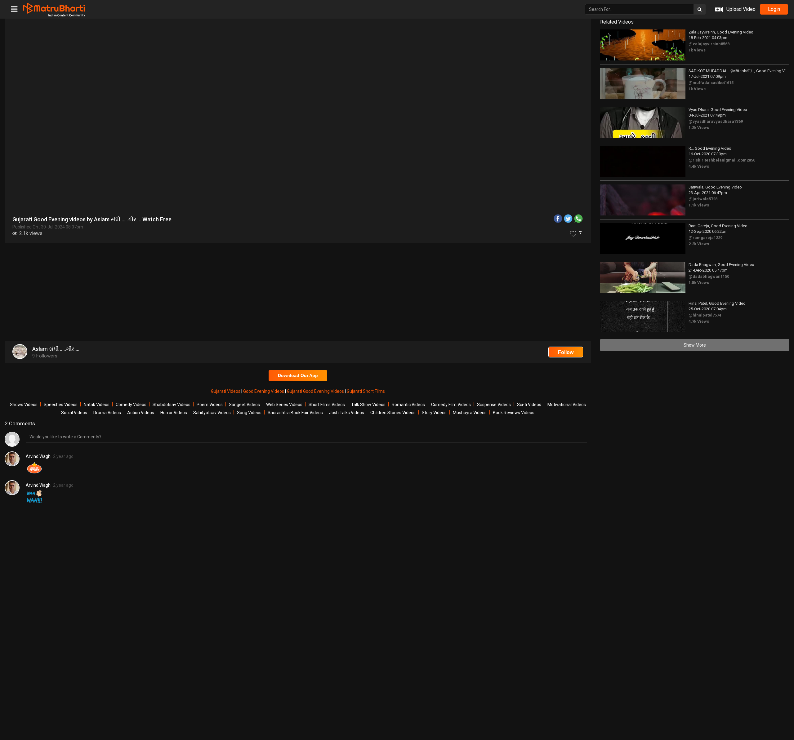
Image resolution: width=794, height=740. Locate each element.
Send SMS (452, 143)
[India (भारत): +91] (373, 144)
